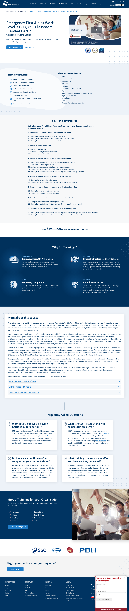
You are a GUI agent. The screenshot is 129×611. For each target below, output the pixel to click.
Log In (6, 595)
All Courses (10, 11)
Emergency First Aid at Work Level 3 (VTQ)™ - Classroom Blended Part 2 (52, 11)
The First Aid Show (50, 595)
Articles (93, 4)
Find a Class (43, 4)
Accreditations (29, 593)
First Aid (21, 11)
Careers (47, 593)
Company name (101, 584)
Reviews (47, 588)
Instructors (63, 4)
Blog (85, 4)
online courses (101, 441)
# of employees (101, 591)
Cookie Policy (70, 593)
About (79, 4)
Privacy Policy (70, 585)
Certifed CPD (43, 436)
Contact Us (28, 588)
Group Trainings (17, 527)
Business (53, 4)
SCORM (106, 433)
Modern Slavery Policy (72, 595)
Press (47, 590)
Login (118, 5)
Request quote (104, 599)
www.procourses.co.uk (26, 328)
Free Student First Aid (51, 598)
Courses (33, 4)
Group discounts (29, 47)
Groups (7, 588)
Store (72, 4)
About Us (48, 585)
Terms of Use (70, 590)
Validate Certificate (31, 595)
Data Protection (71, 588)
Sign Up (112, 5)
